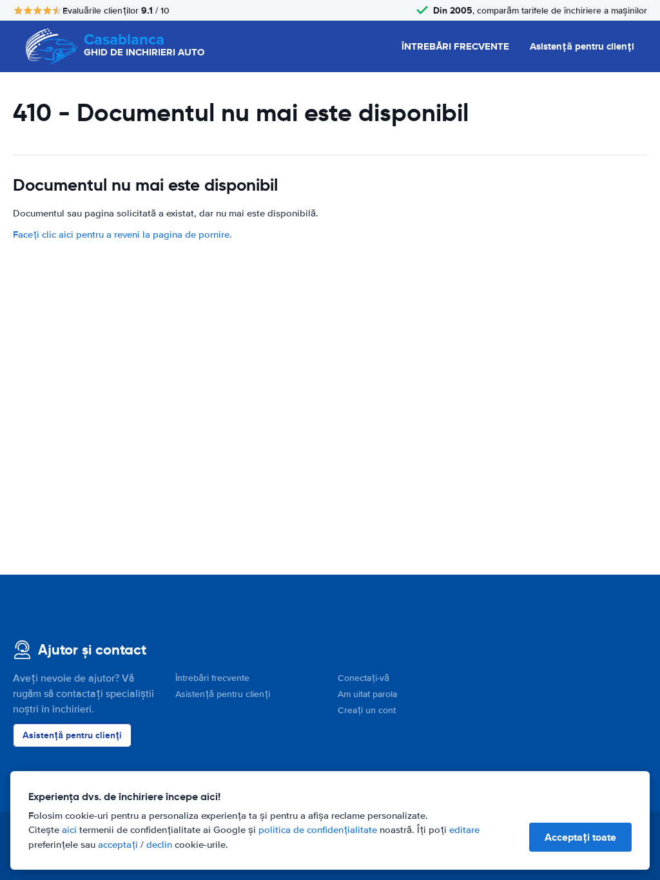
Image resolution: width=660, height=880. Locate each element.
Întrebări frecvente (212, 678)
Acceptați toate (580, 837)
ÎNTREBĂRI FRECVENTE (455, 46)
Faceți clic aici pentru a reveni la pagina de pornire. (122, 234)
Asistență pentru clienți (582, 46)
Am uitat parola (367, 694)
